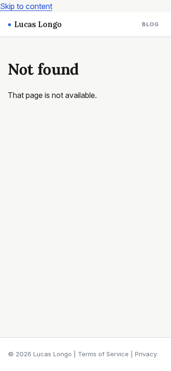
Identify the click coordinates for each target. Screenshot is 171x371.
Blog (151, 24)
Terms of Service (103, 354)
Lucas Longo (38, 24)
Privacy (146, 354)
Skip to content (26, 6)
